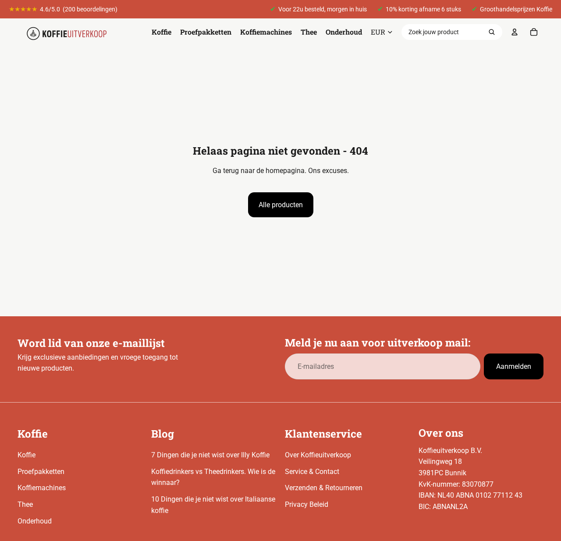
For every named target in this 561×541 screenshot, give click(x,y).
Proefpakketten (41, 471)
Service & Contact (312, 471)
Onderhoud (35, 521)
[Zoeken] (491, 32)
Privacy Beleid (306, 504)
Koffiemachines (42, 488)
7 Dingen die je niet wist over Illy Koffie (210, 455)
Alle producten (281, 205)
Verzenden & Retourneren (323, 488)
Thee (25, 504)
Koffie (27, 455)
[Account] (514, 32)
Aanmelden (513, 366)
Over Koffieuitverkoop (318, 455)
